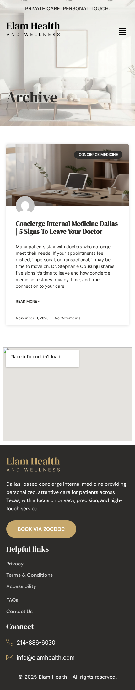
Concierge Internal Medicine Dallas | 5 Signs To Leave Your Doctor (67, 227)
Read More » (28, 301)
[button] (122, 32)
